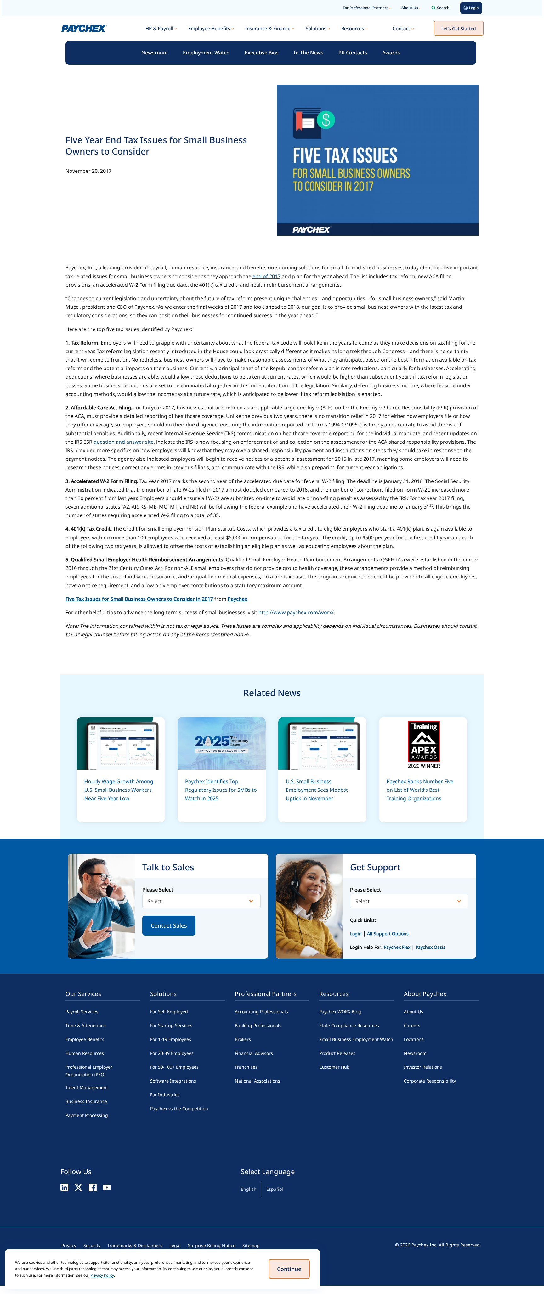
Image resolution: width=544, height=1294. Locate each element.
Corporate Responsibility (430, 1081)
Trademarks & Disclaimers (134, 1245)
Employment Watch (206, 52)
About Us (409, 7)
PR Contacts (352, 52)
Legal (175, 1245)
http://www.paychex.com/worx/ (296, 612)
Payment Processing (86, 1115)
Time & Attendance (85, 1025)
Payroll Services (81, 1012)
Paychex (237, 598)
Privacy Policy (102, 1275)
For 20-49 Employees (172, 1053)
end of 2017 (266, 276)
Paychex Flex (397, 947)
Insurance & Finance (268, 28)
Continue (289, 1269)
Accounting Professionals (261, 1012)
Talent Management (86, 1087)
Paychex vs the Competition (179, 1108)
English (249, 1189)
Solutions (316, 28)
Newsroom (154, 52)
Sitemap (251, 1245)
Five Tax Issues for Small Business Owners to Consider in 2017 (139, 598)
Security (91, 1245)
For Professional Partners (365, 7)
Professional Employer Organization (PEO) (88, 1070)
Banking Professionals (258, 1025)
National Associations (257, 1081)
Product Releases (337, 1053)
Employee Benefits (209, 28)
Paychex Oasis (430, 947)
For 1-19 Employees (170, 1039)
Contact (401, 28)
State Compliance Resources (349, 1025)
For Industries (165, 1095)
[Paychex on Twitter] (78, 1187)
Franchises (246, 1067)
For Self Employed (169, 1012)
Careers (412, 1025)
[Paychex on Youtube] (107, 1187)
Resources (352, 28)
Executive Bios (262, 52)
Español (274, 1189)
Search (443, 7)
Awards (391, 52)
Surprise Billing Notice (211, 1245)
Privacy (68, 1245)
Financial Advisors (254, 1053)
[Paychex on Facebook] (93, 1187)
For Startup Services (171, 1025)
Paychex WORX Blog (340, 1012)
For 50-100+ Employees (174, 1067)
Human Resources (84, 1053)
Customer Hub (334, 1067)
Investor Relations (423, 1067)
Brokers (243, 1039)
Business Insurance (86, 1101)
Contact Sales (169, 925)
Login (356, 934)
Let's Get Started (458, 28)
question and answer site (124, 441)
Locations (414, 1039)
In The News (308, 52)
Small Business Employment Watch (356, 1039)
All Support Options (388, 934)
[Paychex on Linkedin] (64, 1187)
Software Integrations (173, 1081)
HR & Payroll (159, 28)
